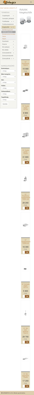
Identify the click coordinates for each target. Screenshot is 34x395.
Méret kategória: (5, 74)
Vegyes (4, 38)
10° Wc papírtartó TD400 (25, 375)
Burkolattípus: (5, 68)
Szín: (2, 80)
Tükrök (4, 36)
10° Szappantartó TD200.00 (26, 241)
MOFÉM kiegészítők (7, 30)
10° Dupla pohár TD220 (25, 151)
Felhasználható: (5, 91)
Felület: (3, 85)
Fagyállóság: (5, 97)
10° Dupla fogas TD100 (25, 107)
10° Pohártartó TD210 (25, 63)
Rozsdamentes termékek (8, 34)
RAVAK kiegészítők (7, 32)
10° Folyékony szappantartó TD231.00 (26, 196)
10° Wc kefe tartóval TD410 (25, 330)
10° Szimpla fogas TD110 (25, 285)
